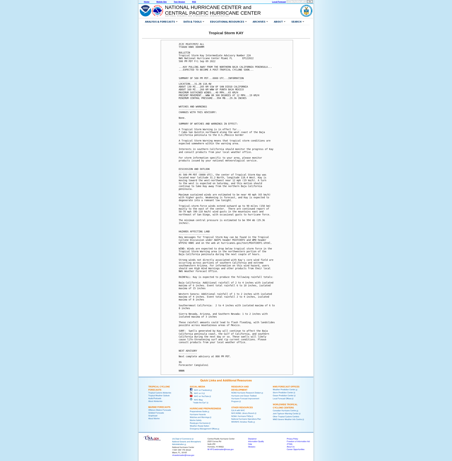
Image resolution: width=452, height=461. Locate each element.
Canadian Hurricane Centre (284, 410)
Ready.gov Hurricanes (199, 423)
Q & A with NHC (238, 410)
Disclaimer (252, 438)
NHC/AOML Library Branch (242, 413)
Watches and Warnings (199, 417)
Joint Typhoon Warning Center (285, 413)
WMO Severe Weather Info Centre (287, 419)
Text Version (179, 2)
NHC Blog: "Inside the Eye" (198, 401)
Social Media (197, 386)
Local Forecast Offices (282, 398)
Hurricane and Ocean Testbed (244, 395)
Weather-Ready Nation (199, 425)
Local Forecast (279, 2)
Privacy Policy (292, 438)
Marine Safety (195, 420)
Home (146, 2)
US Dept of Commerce (181, 438)
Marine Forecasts (159, 407)
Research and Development (240, 388)
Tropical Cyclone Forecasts (159, 388)
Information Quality (256, 441)
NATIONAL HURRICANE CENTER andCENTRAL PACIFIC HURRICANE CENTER (213, 10)
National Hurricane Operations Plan (246, 419)
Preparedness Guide (198, 411)
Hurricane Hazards (198, 414)
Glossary (251, 446)
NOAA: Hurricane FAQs (241, 416)
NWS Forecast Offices (286, 386)
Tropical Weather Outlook (159, 395)
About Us (291, 446)
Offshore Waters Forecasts (159, 410)
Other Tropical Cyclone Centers (286, 416)
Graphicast (152, 415)
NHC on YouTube (200, 396)
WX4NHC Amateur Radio (242, 421)
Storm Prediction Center (283, 392)
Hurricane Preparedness (205, 408)
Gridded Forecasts (156, 412)
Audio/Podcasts (154, 398)
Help (250, 444)
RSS (194, 2)
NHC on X (197, 393)
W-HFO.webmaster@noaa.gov (220, 449)
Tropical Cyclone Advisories (159, 392)
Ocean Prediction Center (283, 395)
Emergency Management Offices (203, 428)
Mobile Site (161, 2)
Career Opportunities (295, 449)
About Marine (154, 418)
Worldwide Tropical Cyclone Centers (285, 406)
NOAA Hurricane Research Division (246, 392)
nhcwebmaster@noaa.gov (183, 455)
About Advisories (155, 401)
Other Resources (242, 407)
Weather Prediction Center (284, 389)
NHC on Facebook (201, 390)
